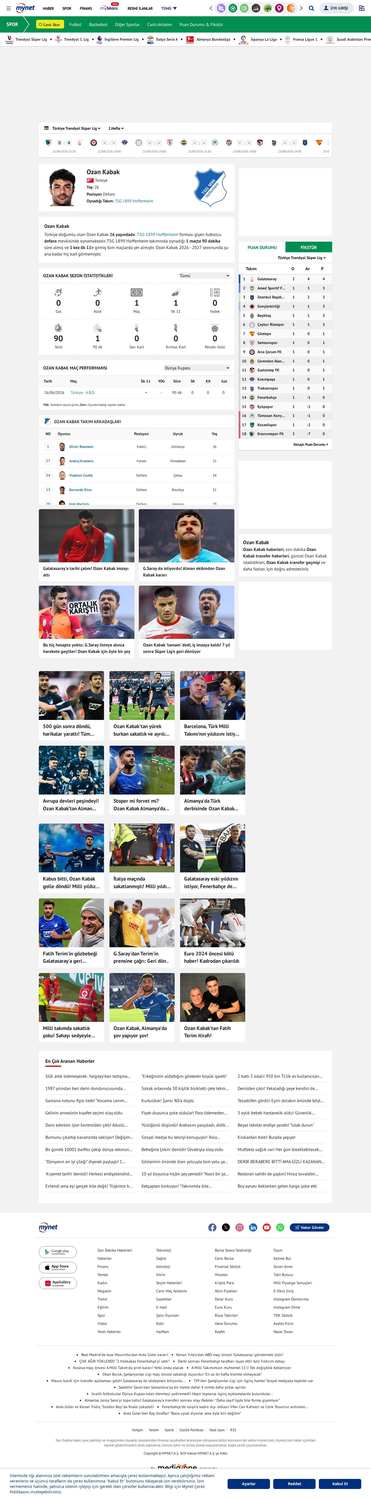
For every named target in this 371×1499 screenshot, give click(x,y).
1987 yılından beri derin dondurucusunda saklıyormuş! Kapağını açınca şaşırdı (83, 1089)
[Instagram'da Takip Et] (239, 1227)
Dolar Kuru (224, 1299)
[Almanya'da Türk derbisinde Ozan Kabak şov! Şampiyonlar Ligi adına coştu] (212, 770)
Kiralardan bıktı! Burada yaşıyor (266, 1137)
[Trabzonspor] (274, 142)
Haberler (105, 1258)
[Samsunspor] (169, 142)
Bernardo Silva (80, 489)
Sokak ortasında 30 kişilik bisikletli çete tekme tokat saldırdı (185, 1089)
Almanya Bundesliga (213, 39)
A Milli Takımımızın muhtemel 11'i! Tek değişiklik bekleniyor (241, 1367)
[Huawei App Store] (58, 1283)
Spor (101, 1315)
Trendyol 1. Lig (76, 39)
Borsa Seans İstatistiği (233, 1250)
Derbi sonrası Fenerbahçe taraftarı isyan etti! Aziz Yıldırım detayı (231, 1361)
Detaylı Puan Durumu (309, 444)
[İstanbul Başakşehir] (305, 142)
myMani (162, 1331)
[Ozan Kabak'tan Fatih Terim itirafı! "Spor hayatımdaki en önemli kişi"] (212, 997)
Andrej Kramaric (81, 461)
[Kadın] (279, 8)
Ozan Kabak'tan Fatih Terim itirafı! (207, 1032)
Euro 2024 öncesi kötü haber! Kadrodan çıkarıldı (211, 957)
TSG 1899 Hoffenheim (134, 200)
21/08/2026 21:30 (64, 151)
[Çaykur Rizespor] (139, 142)
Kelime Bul (282, 1258)
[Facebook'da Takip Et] (212, 1227)
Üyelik (169, 1430)
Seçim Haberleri (169, 1282)
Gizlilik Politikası (191, 1430)
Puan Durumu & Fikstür (201, 24)
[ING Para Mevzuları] (291, 8)
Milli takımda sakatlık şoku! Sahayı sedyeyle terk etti (67, 1032)
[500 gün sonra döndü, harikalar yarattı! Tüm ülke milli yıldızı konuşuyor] (71, 695)
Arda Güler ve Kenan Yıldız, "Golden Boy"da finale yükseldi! (105, 1406)
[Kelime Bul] (244, 8)
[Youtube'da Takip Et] (267, 1227)
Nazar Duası (283, 1331)
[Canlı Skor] (233, 8)
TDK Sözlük (283, 1315)
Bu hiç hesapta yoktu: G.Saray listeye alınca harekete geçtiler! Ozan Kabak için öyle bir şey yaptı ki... (86, 648)
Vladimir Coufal (81, 475)
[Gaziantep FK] (260, 142)
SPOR (12, 24)
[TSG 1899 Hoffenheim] (210, 187)
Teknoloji (163, 1250)
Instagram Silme (286, 1307)
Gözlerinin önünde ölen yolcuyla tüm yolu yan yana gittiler (184, 1162)
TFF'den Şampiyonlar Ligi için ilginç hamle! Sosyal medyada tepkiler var (253, 1380)
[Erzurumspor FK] (48, 142)
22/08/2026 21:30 (199, 151)
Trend (102, 1299)
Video (102, 1323)
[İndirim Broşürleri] (221, 8)
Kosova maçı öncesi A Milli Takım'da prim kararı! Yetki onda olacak (128, 1367)
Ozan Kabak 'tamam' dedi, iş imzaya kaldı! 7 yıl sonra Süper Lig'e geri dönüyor (186, 648)
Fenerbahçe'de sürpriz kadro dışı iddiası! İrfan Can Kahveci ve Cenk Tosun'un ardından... (235, 1406)
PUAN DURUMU (262, 247)
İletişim (137, 1430)
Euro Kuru (223, 1307)
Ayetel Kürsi (283, 1323)
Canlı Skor (51, 24)
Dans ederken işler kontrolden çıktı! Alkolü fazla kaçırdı (84, 1125)
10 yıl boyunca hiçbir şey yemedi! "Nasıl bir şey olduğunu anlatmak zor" (184, 1174)
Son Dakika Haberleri (115, 1250)
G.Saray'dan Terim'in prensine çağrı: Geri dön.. (141, 957)
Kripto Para (224, 1282)
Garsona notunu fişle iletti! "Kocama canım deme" (84, 1101)
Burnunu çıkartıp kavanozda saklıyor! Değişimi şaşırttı (88, 1137)
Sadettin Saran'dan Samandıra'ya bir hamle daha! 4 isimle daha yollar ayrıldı (182, 1387)
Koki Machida (79, 504)
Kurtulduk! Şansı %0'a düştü (168, 1100)
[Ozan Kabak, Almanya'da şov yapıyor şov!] (142, 997)
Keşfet (220, 1331)
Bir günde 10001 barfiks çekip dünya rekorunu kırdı (88, 1150)
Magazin (104, 1290)
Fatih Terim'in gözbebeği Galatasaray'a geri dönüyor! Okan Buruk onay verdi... (70, 957)
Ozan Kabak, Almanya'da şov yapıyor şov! (140, 1032)
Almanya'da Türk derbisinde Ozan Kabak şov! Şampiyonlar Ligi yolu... (209, 805)
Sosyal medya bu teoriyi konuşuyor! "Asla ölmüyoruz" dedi (179, 1137)
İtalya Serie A (166, 39)
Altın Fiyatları (226, 1290)
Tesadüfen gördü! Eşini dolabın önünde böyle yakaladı (280, 1101)
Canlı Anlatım (159, 24)
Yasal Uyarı (217, 1430)
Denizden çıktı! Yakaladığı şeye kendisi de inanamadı (276, 1089)
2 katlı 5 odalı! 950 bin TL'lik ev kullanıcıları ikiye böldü (278, 1076)
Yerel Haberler (109, 1331)
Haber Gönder (312, 1227)
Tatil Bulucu (283, 1274)
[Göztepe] (319, 142)
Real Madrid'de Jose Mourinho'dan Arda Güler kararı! (124, 1354)
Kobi (160, 1323)
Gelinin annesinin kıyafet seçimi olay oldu (83, 1112)
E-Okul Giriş (283, 1290)
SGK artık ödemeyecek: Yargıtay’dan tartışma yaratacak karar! (86, 1076)
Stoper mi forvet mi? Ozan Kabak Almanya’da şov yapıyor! (139, 805)
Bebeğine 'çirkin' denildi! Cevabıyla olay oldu (182, 1149)
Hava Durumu (226, 1323)
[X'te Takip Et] (226, 1227)
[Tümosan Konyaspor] (215, 142)
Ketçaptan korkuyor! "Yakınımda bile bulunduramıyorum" (175, 1186)
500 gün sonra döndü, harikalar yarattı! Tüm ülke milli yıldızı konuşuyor (67, 730)
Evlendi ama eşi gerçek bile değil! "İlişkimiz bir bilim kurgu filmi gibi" (88, 1186)
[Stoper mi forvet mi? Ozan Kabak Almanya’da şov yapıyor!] (142, 770)
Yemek (103, 1274)
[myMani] (109, 8)
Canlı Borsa (224, 1258)
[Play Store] (58, 1252)
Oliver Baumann (81, 446)
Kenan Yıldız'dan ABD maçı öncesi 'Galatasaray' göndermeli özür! (229, 1354)
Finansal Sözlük (228, 1266)
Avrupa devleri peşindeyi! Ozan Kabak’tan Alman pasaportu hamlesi (71, 805)
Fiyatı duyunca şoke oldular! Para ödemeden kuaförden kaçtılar (183, 1113)
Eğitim (103, 1307)
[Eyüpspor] (229, 142)
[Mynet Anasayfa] (25, 6)
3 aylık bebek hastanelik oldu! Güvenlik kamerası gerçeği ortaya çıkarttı (275, 1113)
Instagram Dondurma (291, 1299)
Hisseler (221, 1274)
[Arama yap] (311, 8)
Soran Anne (283, 1266)
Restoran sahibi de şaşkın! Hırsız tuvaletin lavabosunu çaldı (276, 1174)
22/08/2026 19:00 (109, 151)
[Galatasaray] (79, 142)
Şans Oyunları (167, 1315)
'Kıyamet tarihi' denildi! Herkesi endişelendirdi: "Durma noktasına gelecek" (88, 1174)
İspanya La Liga (263, 39)
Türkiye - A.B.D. (83, 392)
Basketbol (98, 24)
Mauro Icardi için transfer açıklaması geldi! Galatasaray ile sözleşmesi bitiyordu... (118, 1380)
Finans (103, 1266)
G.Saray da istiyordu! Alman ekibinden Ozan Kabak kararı (184, 572)
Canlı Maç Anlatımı (171, 1290)
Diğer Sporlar (127, 24)
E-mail (161, 1307)
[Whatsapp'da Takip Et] (280, 1227)
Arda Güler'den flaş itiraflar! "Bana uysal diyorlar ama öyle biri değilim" (182, 1413)
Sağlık (161, 1258)
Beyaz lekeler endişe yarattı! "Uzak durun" (276, 1125)
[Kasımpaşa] (124, 142)
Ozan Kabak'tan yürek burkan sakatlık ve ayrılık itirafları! (141, 730)
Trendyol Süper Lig (31, 39)
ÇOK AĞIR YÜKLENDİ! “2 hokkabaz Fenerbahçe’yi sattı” (124, 1361)
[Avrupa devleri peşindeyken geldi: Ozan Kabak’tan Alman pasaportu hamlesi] (71, 770)
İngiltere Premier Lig (121, 39)
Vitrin (160, 1274)
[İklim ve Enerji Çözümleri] (267, 8)
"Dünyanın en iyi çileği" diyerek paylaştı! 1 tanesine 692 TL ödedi (83, 1162)
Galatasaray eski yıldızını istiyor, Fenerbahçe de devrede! (211, 882)
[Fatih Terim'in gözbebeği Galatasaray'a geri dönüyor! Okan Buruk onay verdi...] (71, 922)
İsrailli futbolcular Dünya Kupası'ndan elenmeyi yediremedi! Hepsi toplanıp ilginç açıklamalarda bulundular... (182, 1393)
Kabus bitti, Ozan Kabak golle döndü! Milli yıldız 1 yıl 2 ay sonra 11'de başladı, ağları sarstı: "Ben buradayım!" (71, 882)
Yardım (154, 1430)
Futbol (75, 24)
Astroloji (163, 1266)
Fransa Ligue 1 (304, 39)
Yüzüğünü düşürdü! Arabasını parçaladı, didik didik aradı (183, 1125)
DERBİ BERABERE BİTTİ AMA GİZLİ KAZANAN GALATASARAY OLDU (279, 1162)
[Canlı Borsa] (256, 8)
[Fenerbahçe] (184, 142)
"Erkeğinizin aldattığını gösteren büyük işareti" (184, 1076)
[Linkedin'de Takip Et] (253, 1227)
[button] (9, 9)
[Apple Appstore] (58, 1268)
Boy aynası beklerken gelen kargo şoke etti (277, 1186)
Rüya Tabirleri (226, 1315)
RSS (233, 1430)
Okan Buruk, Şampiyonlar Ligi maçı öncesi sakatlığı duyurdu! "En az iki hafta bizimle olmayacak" (182, 1374)
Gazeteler (164, 1299)
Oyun (277, 1250)
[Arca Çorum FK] (93, 142)
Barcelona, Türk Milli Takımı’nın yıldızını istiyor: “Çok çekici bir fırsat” (212, 730)
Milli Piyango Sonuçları (292, 1282)
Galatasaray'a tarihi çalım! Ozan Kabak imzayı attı (85, 572)
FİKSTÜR (309, 247)
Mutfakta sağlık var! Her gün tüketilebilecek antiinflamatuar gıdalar (278, 1150)
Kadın (102, 1282)
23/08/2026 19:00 (244, 151)
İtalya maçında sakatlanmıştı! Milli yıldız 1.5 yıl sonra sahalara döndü (141, 882)
